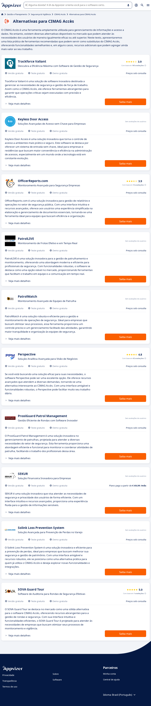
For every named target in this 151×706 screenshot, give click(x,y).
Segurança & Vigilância (41, 14)
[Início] (2, 14)
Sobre (56, 673)
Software (57, 679)
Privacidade (8, 675)
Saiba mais (125, 102)
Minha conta (109, 673)
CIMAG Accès (60, 14)
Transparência (9, 680)
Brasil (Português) (122, 694)
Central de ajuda (111, 679)
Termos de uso (9, 686)
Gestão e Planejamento (17, 14)
